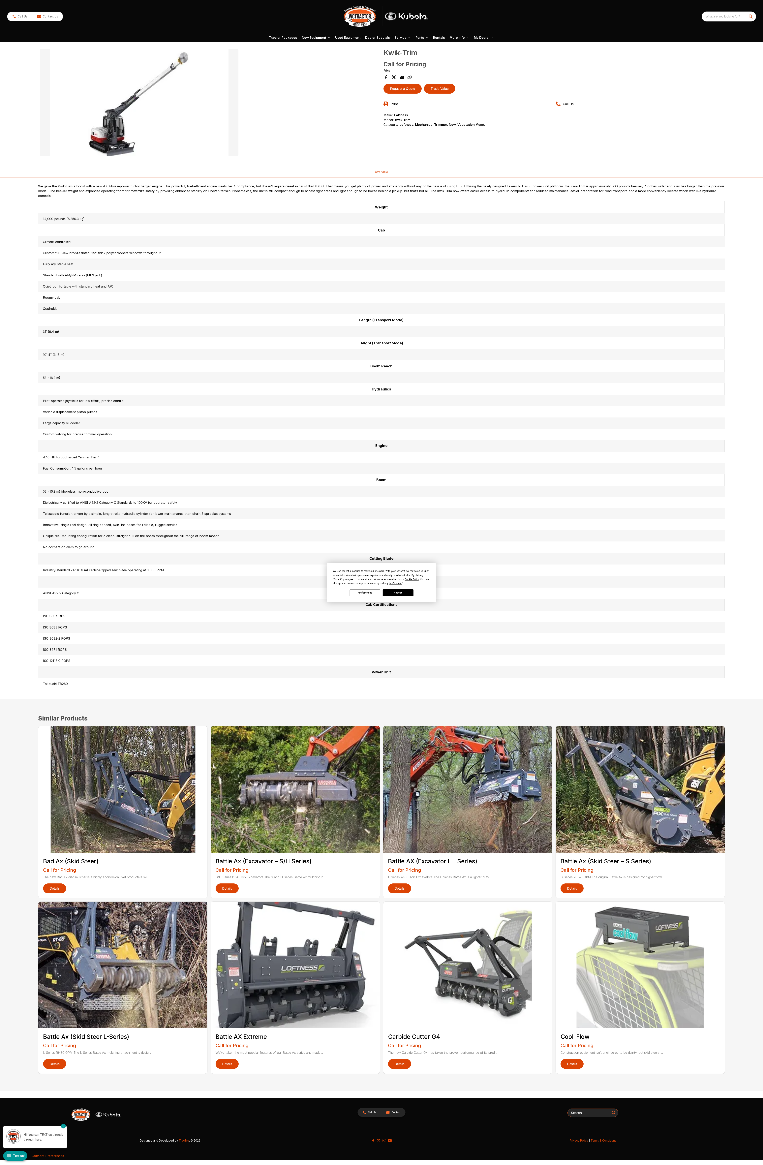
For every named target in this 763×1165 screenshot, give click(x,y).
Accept (398, 592)
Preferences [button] (395, 583)
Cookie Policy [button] (412, 579)
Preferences (365, 592)
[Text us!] (15, 1156)
